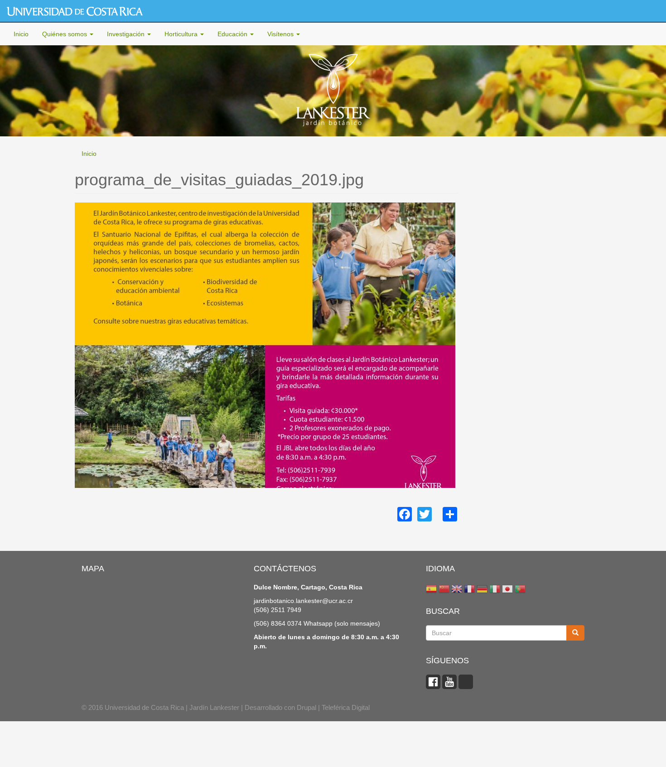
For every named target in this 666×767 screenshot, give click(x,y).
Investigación (126, 34)
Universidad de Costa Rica (75, 11)
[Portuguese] (520, 590)
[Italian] (494, 590)
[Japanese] (507, 590)
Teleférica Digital (346, 707)
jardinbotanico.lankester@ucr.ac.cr (303, 600)
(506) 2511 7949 (277, 609)
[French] (469, 590)
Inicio (21, 34)
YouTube (449, 682)
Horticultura (181, 34)
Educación (233, 34)
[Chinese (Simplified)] (444, 590)
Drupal (306, 707)
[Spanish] (431, 590)
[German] (482, 590)
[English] (456, 590)
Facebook (433, 682)
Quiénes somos (65, 34)
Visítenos (281, 34)
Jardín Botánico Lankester (333, 91)
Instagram (465, 682)
